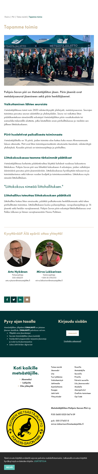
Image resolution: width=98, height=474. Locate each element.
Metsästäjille (80, 370)
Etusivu (7, 16)
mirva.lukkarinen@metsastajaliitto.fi (49, 280)
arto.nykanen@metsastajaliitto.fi (17, 280)
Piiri (13, 16)
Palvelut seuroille (82, 380)
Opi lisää (78, 396)
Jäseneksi (25, 379)
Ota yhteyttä (25, 385)
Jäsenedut (55, 370)
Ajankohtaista (56, 386)
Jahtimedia (55, 383)
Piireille (78, 377)
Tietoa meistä (22, 16)
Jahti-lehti (55, 393)
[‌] (51, 440)
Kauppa (54, 390)
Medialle (78, 386)
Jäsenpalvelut (80, 390)
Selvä (9, 467)
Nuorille (78, 367)
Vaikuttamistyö (57, 380)
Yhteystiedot (56, 396)
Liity (52, 373)
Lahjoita (25, 382)
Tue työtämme (56, 377)
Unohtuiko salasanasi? (72, 341)
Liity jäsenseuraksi (82, 383)
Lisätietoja (40, 461)
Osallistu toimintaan (83, 393)
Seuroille (78, 373)
